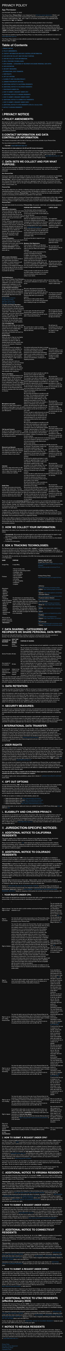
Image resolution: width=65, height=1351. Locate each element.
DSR (17, 1142)
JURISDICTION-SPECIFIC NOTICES (51, 776)
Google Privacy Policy (8, 299)
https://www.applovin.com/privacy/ (53, 593)
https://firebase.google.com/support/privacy (49, 577)
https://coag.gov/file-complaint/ (23, 1158)
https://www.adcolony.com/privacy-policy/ (49, 587)
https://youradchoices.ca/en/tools (34, 800)
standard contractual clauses (30, 737)
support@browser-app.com (9, 36)
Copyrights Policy (6, 1349)
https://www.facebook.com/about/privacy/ (49, 599)
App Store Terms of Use (8, 301)
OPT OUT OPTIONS (55, 1023)
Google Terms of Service (8, 298)
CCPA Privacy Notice (7, 1347)
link (58, 806)
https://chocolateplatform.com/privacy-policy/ (50, 596)
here (60, 758)
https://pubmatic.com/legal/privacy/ (47, 616)
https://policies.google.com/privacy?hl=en (49, 567)
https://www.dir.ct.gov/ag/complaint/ (11, 1286)
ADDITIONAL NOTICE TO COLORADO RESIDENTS (26, 1199)
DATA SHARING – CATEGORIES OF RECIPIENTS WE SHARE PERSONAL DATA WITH (32, 1195)
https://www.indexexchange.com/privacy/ (49, 603)
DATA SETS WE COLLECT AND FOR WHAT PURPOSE (23, 886)
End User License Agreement (44, 15)
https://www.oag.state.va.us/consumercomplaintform (43, 1218)
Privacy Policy (5, 1344)
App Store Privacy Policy (8, 303)
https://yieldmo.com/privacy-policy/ (53, 625)
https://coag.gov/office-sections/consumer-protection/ (33, 1117)
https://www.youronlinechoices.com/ (32, 802)
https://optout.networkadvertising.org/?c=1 (32, 803)
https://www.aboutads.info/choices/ (32, 798)
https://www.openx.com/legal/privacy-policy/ (49, 613)
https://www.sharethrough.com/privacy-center (50, 623)
